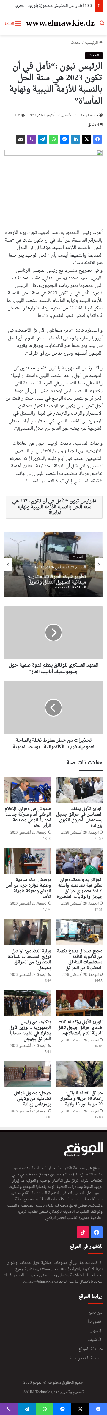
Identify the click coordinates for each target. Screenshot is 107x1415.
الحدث (76, 42)
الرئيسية (91, 42)
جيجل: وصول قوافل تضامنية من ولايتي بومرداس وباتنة (32, 1098)
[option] (53, 564)
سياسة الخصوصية (86, 1358)
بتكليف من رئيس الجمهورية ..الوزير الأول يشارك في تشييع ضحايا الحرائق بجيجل (30, 1030)
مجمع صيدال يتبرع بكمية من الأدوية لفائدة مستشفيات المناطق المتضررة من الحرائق (80, 959)
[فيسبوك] (97, 139)
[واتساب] (53, 139)
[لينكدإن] (75, 139)
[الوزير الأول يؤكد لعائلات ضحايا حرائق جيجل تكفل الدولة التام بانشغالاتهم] (79, 1003)
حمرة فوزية (89, 115)
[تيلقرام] (42, 139)
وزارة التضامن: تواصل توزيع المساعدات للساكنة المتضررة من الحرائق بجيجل (29, 959)
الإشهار (97, 1331)
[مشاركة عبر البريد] (20, 139)
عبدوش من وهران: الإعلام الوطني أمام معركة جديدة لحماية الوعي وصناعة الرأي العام (28, 817)
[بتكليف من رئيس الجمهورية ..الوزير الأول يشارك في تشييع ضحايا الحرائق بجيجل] (27, 1003)
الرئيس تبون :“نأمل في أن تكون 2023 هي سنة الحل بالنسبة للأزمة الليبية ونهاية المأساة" (53, 507)
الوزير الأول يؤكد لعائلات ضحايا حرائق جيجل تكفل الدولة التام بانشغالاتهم (80, 1027)
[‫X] (86, 139)
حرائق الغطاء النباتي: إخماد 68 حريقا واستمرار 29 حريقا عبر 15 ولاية (81, 1098)
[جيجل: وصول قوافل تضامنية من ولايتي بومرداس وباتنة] (27, 1074)
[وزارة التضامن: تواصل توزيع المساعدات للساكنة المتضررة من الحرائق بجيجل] (27, 932)
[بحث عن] (102, 26)
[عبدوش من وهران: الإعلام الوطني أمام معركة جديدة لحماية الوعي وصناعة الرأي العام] (27, 790)
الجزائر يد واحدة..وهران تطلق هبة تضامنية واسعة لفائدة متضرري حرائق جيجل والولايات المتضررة (80, 888)
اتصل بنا (95, 1322)
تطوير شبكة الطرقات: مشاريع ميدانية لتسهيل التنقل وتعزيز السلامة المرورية (57, 579)
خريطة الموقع (90, 1349)
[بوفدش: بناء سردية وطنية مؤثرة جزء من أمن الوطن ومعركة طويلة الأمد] (27, 861)
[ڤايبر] (31, 139)
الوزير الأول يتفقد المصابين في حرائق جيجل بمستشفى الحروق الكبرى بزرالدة (79, 817)
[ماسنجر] (64, 139)
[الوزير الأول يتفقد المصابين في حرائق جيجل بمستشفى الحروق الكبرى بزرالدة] (79, 790)
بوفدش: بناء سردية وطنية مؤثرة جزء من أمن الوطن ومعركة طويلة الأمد (28, 888)
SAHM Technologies (40, 1392)
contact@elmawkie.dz (40, 1281)
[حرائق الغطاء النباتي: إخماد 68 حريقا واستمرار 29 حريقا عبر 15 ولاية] (79, 1074)
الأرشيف (95, 1340)
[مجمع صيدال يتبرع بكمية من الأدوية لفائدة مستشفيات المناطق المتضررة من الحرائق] (79, 932)
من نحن (95, 1313)
